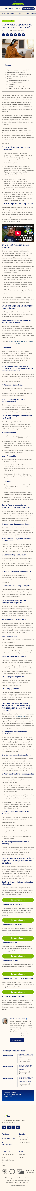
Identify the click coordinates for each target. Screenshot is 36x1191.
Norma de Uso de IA (25, 1178)
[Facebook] (4, 1127)
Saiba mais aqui (18, 900)
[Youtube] (9, 1127)
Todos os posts (17, 1040)
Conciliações (23, 1140)
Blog (20, 13)
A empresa (22, 1154)
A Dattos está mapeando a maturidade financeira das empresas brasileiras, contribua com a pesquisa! (18, 1)
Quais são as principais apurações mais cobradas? (17, 77)
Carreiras (21, 1157)
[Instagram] (18, 1127)
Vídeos (4, 1166)
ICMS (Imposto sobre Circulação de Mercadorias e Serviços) (19, 81)
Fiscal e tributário (8, 21)
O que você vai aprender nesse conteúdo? (18, 70)
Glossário (5, 1163)
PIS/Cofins (12, 84)
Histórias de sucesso (9, 1138)
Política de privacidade (11, 1178)
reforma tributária (19, 716)
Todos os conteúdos (8, 1154)
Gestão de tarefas (24, 1142)
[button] (3, 34)
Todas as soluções (24, 1137)
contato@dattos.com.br (18, 1185)
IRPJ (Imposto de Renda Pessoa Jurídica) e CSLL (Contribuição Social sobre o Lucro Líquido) (19, 88)
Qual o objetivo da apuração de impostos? (19, 74)
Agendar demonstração (7, 1143)
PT (19, 8)
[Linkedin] (13, 1127)
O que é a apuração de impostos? (16, 72)
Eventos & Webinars (8, 1160)
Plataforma (5, 1134)
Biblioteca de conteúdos (9, 13)
